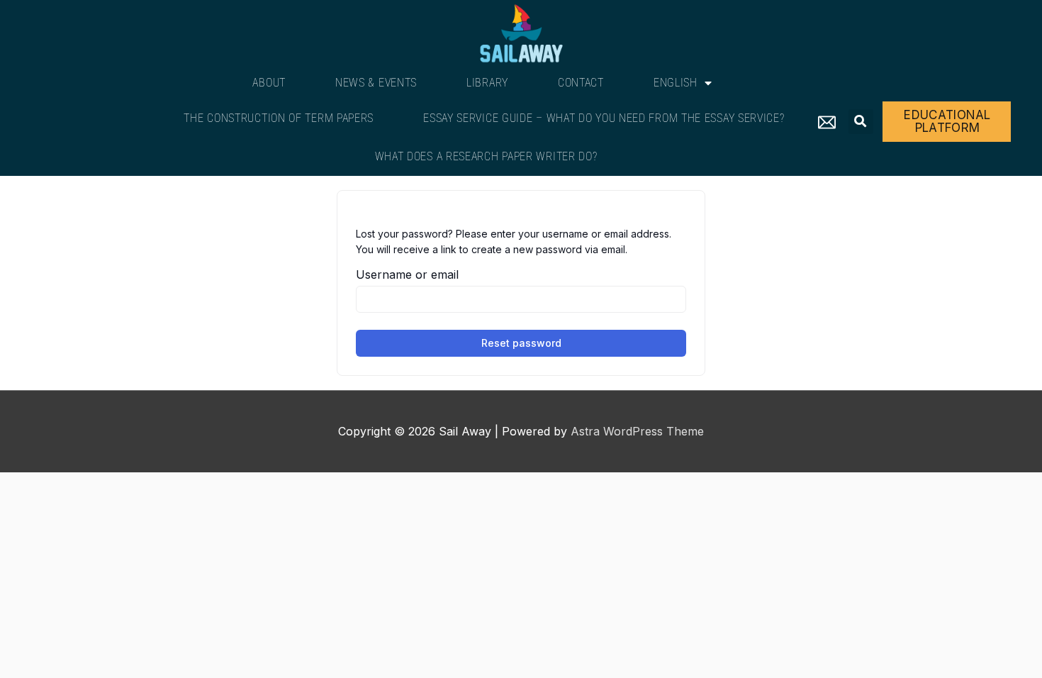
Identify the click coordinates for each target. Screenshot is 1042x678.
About (269, 82)
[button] (860, 121)
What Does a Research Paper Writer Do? (486, 156)
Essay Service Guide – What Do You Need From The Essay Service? (603, 118)
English (676, 82)
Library (487, 82)
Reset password (521, 343)
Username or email (407, 274)
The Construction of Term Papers (279, 118)
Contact (581, 82)
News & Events (376, 82)
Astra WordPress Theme (637, 431)
